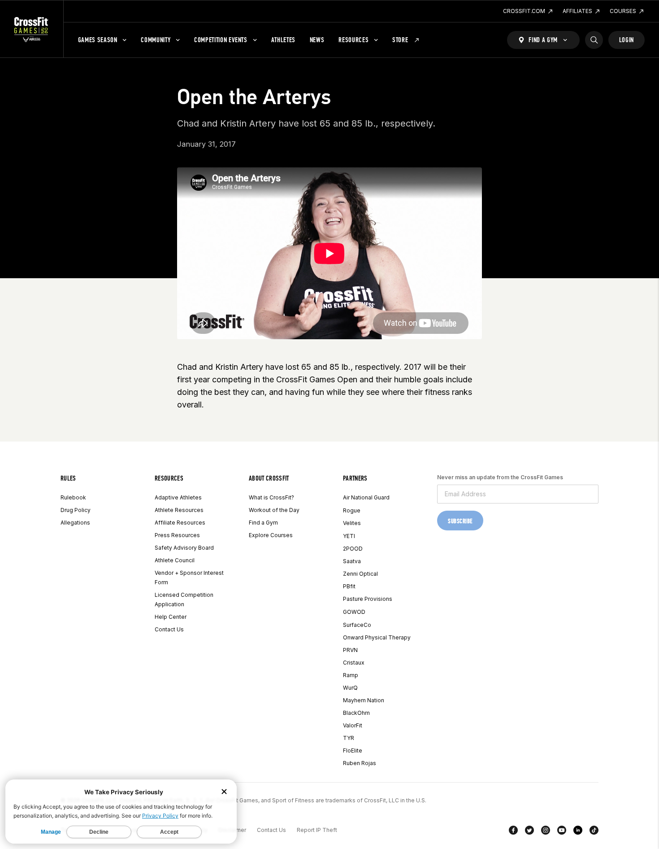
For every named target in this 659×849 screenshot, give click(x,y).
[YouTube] (561, 831)
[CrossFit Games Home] (31, 29)
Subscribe (460, 521)
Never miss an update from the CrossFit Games (500, 477)
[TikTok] (594, 831)
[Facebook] (513, 831)
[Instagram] (545, 831)
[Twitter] (529, 831)
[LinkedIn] (577, 831)
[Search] (594, 40)
